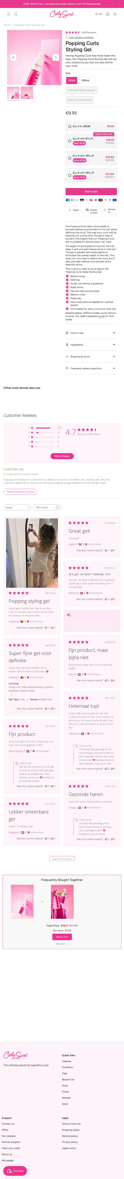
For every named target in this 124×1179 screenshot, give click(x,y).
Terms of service (71, 1123)
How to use (76, 332)
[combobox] (17, 507)
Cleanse (66, 1061)
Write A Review (62, 456)
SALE (65, 1103)
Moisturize (68, 1079)
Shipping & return (80, 356)
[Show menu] (8, 14)
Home (7, 25)
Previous (13, 57)
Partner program (11, 1142)
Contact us (8, 1123)
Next (56, 57)
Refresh (66, 1097)
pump (101, 316)
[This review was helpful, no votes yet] (106, 599)
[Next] (119, 3)
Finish (65, 1091)
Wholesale (7, 1160)
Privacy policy (70, 1142)
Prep (64, 1073)
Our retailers (9, 1136)
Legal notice (69, 1148)
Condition (67, 1067)
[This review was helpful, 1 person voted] (46, 627)
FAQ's (5, 1129)
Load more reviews (62, 858)
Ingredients (76, 344)
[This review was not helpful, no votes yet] (52, 627)
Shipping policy (71, 1129)
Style (65, 1085)
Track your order (11, 1148)
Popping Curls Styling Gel (29, 25)
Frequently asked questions (86, 368)
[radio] (91, 126)
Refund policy (70, 1136)
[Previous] (5, 3)
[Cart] (115, 14)
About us (7, 1154)
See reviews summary (81, 37)
